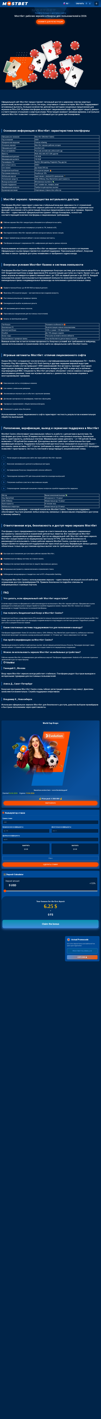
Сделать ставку (50, 864)
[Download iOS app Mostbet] (90, 3)
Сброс (50, 858)
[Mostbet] (30, 3)
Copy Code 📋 (82, 957)
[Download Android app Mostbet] (86, 3)
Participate (50, 803)
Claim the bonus (50, 924)
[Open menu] (96, 3)
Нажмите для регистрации (50, 22)
